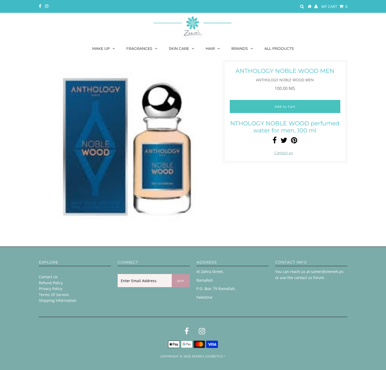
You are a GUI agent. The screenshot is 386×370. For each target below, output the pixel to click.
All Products (279, 48)
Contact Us (48, 276)
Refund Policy (51, 282)
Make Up (101, 48)
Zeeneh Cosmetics (207, 356)
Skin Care (179, 48)
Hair (210, 48)
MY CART (334, 6)
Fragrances (139, 48)
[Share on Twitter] (283, 141)
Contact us (283, 152)
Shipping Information (57, 300)
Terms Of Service (54, 294)
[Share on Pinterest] (294, 141)
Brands (239, 48)
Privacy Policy (50, 288)
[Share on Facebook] (275, 141)
